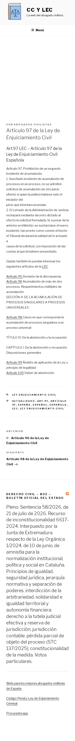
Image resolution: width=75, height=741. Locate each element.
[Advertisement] (37, 75)
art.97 (43, 401)
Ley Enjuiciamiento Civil (34, 394)
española (58, 404)
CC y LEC (40, 10)
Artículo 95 (14, 276)
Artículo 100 (15, 373)
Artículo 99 (14, 362)
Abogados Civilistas (33, 124)
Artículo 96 (14, 281)
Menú (40, 30)
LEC (45, 266)
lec (15, 408)
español (40, 404)
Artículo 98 (14, 317)
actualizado (23, 401)
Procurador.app (17, 713)
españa (24, 404)
